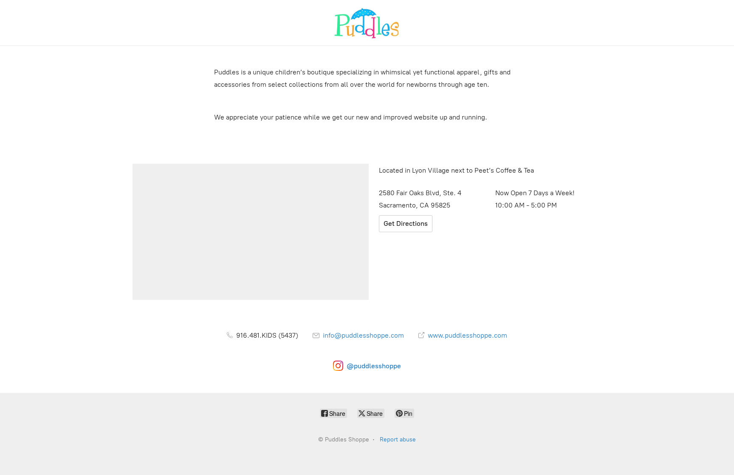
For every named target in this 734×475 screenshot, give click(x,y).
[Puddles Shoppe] (367, 22)
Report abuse (398, 439)
